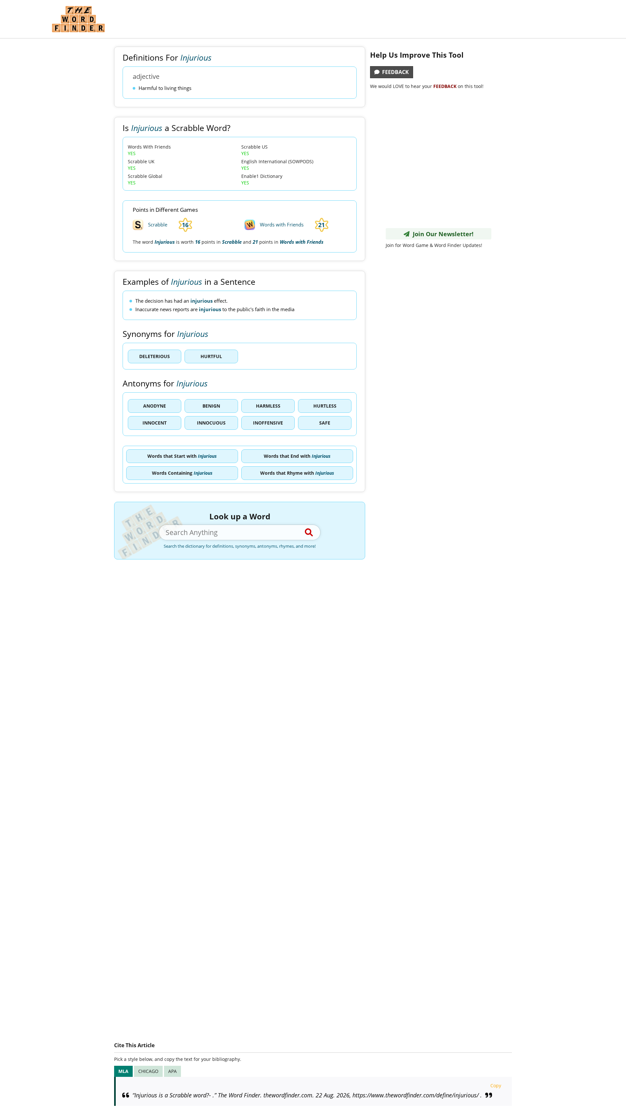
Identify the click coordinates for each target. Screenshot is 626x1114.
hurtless (324, 406)
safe (324, 423)
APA (172, 1071)
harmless (268, 406)
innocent (154, 423)
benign (211, 406)
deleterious (154, 356)
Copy (495, 1085)
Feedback (394, 72)
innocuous (211, 423)
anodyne (154, 406)
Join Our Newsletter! (441, 234)
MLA (123, 1071)
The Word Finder (78, 19)
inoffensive (268, 423)
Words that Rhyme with (297, 473)
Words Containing (182, 473)
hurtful (211, 356)
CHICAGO (148, 1071)
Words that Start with (182, 456)
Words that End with (297, 456)
